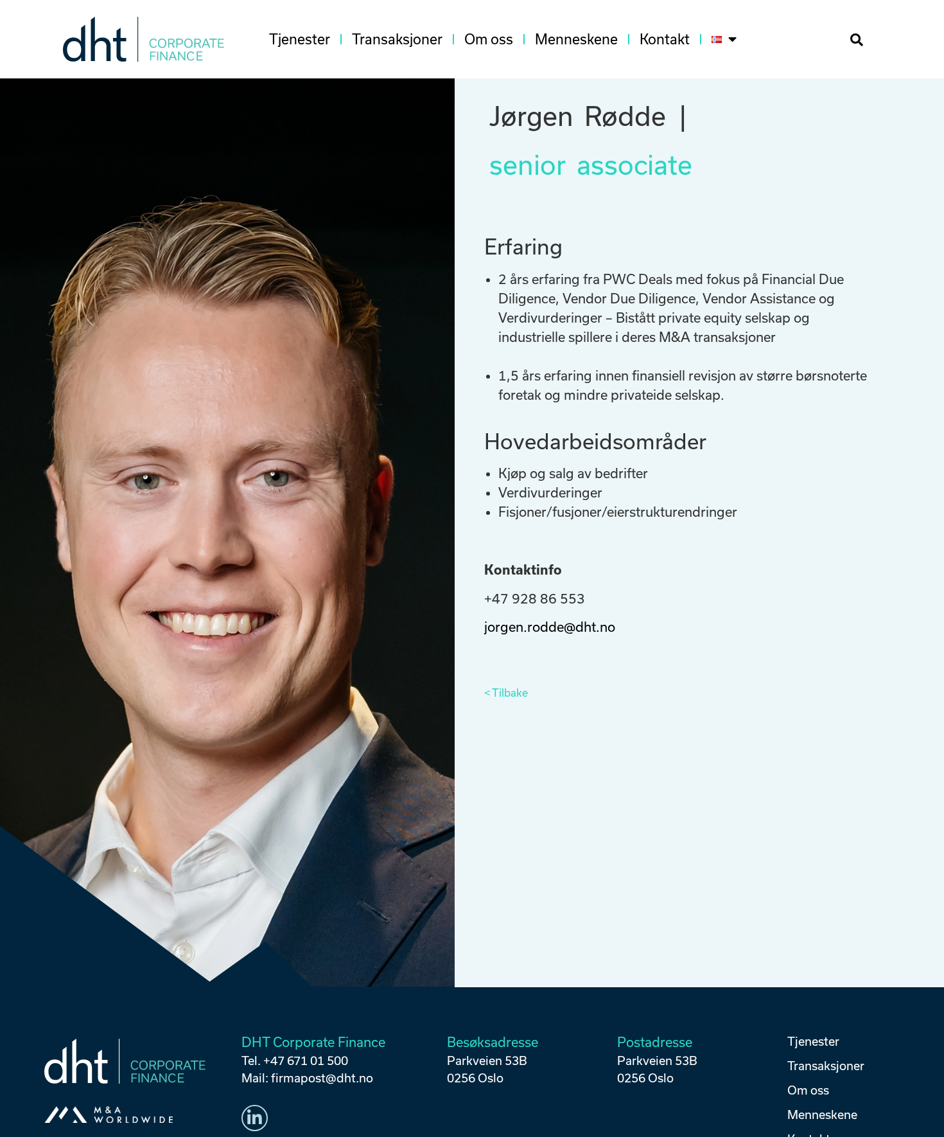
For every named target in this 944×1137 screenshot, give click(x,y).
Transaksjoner (397, 39)
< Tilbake (506, 693)
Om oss (488, 39)
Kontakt (665, 39)
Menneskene (576, 39)
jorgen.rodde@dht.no (549, 627)
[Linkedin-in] (254, 1118)
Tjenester (299, 39)
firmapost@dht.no (322, 1078)
